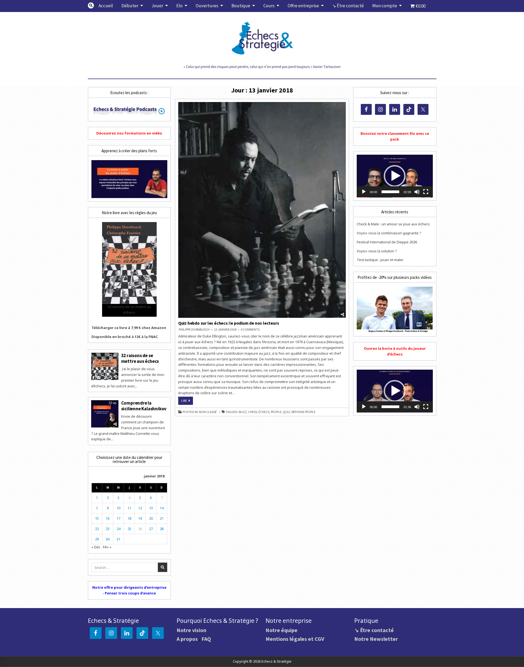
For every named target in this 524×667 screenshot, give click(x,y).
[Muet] (417, 192)
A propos (187, 638)
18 (129, 518)
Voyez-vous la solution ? (377, 251)
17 (118, 518)
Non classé (208, 412)
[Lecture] (364, 192)
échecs (263, 412)
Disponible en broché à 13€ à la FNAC (124, 336)
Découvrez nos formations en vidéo (129, 133)
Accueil (106, 6)
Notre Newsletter (376, 638)
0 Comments (250, 329)
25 (129, 528)
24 (118, 528)
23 (107, 528)
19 (140, 518)
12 (140, 508)
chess (252, 412)
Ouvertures (207, 6)
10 (118, 508)
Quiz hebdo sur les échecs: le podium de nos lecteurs (228, 323)
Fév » (107, 547)
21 (161, 518)
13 (151, 508)
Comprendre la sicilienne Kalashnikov (144, 405)
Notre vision (191, 630)
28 (161, 528)
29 (97, 539)
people (276, 412)
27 (151, 528)
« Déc (95, 547)
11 (129, 508)
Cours (269, 6)
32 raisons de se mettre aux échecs (140, 358)
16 (107, 518)
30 (107, 539)
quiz (286, 412)
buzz (243, 412)
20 (151, 518)
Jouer (157, 6)
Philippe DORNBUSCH (194, 329)
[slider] (390, 191)
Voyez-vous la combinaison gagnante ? (389, 233)
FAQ (206, 638)
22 (97, 528)
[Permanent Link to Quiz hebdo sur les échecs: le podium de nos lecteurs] (262, 210)
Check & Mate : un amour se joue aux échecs (393, 224)
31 (118, 539)
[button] (395, 176)
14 (161, 508)
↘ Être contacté (348, 6)
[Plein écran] (425, 192)
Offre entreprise (303, 6)
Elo (179, 6)
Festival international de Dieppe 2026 (387, 242)
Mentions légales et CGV (295, 638)
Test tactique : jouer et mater (380, 259)
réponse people (303, 412)
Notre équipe (281, 630)
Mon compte (384, 6)
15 (97, 518)
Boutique (240, 6)
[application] (395, 176)
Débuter (129, 6)
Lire (187, 401)
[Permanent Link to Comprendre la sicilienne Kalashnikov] (104, 413)
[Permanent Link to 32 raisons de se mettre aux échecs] (104, 366)
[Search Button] (91, 5)
